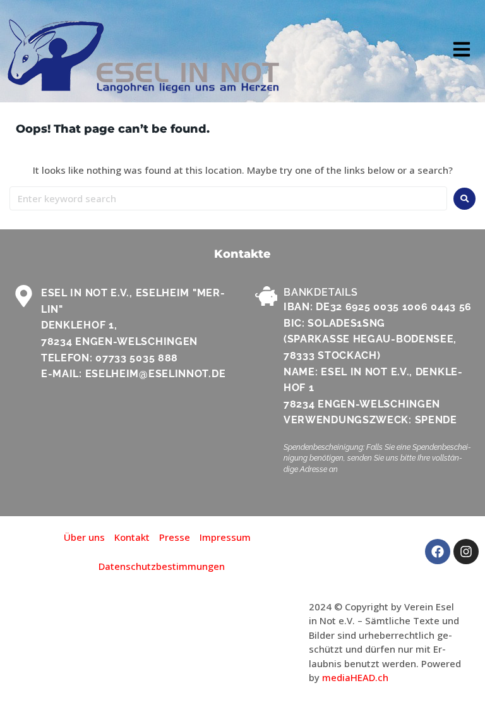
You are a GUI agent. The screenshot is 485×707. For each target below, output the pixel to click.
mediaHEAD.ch (355, 677)
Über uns (84, 537)
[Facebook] (437, 551)
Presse (174, 537)
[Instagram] (466, 551)
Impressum (225, 537)
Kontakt (132, 537)
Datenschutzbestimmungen (162, 566)
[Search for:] (228, 198)
